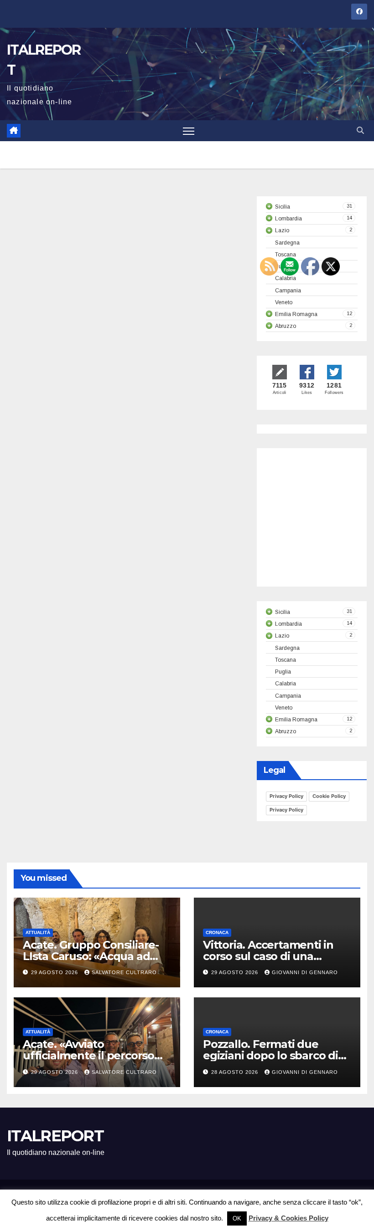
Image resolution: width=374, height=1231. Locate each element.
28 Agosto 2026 (235, 1072)
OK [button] (237, 1218)
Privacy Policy (286, 796)
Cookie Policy (329, 796)
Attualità (38, 932)
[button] (360, 130)
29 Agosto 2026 (55, 972)
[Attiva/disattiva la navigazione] (188, 131)
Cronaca (217, 932)
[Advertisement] (320, 525)
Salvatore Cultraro (124, 972)
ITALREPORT (55, 1135)
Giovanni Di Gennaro (305, 972)
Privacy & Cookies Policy (288, 1218)
